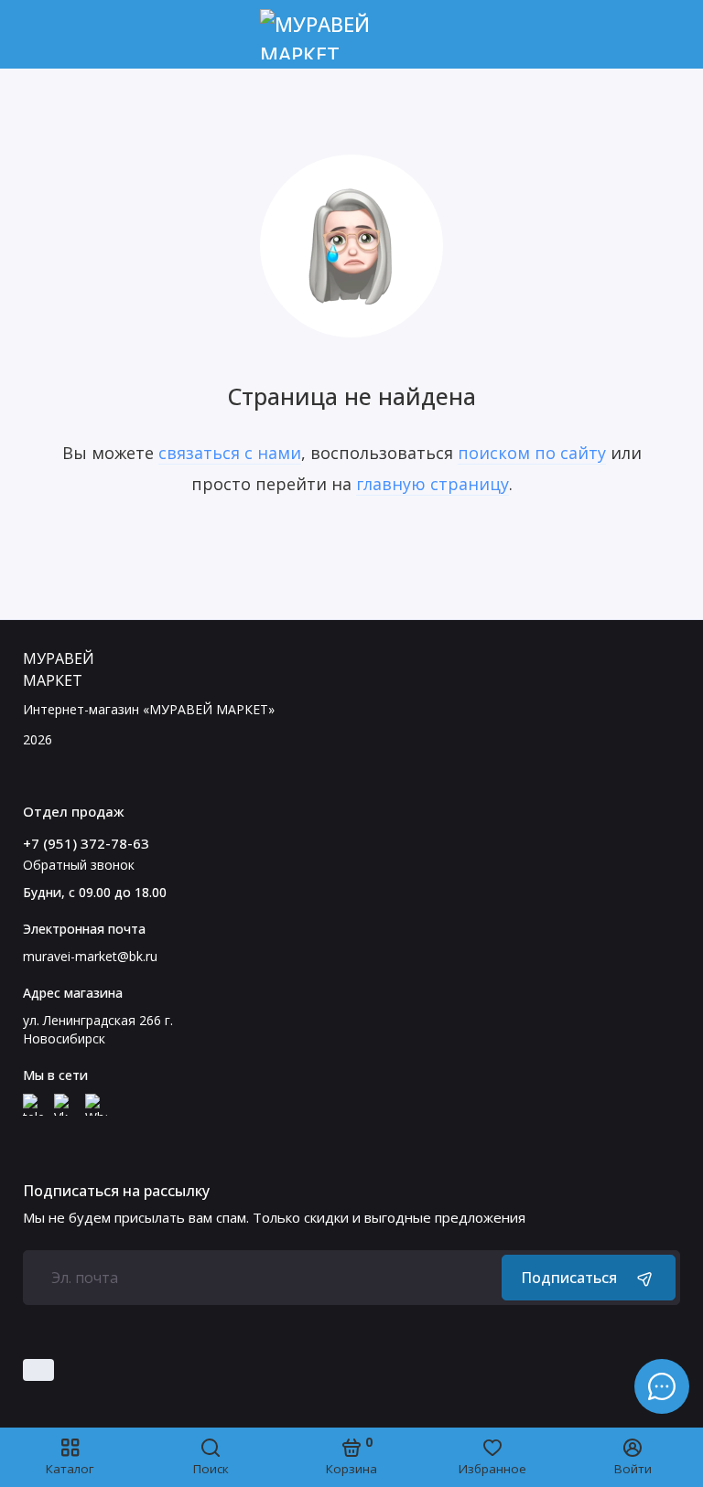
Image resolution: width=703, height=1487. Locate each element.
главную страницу (432, 484)
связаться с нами (229, 453)
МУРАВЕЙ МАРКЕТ (58, 669)
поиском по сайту (532, 453)
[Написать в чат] (661, 1386)
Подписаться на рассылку (116, 1190)
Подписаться (569, 1278)
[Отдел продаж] (668, 34)
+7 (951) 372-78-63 (86, 843)
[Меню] (34, 34)
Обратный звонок (79, 864)
